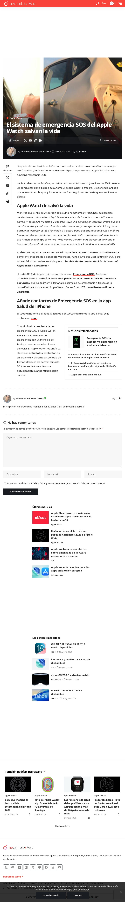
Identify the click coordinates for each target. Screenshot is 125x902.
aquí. (34, 318)
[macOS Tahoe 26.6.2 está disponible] (40, 695)
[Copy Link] (35, 140)
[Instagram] (53, 867)
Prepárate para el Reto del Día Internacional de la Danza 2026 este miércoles (107, 805)
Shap (39, 239)
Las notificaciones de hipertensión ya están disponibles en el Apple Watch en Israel (92, 356)
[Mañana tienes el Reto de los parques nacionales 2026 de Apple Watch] (40, 535)
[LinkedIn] (120, 398)
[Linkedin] (26, 867)
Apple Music (56, 524)
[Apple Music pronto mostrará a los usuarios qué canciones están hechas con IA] (40, 517)
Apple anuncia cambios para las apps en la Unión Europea (70, 568)
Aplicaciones (57, 575)
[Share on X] (25, 140)
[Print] (40, 140)
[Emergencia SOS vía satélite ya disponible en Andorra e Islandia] (76, 342)
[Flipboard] (19, 867)
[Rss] (6, 867)
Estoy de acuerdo (50, 895)
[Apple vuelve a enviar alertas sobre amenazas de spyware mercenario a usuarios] (40, 553)
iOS (52, 560)
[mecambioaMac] (19, 3)
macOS (54, 698)
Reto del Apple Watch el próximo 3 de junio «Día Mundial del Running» (47, 805)
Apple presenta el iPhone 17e (86, 374)
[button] (97, 3)
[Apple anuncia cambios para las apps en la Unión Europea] (40, 571)
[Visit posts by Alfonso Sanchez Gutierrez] (7, 399)
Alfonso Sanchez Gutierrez (35, 151)
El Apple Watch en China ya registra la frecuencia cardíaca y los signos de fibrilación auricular (92, 366)
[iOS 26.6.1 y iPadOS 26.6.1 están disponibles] (40, 664)
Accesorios (56, 679)
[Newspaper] (13, 867)
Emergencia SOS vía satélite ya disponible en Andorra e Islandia (102, 341)
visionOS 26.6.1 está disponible (70, 675)
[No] (121, 892)
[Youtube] (59, 867)
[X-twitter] (33, 867)
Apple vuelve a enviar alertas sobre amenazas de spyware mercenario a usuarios (69, 552)
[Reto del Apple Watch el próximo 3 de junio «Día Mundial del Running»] (48, 784)
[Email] (30, 140)
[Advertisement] (62, 31)
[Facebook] (46, 867)
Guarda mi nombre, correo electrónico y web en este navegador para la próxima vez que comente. (56, 483)
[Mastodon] (39, 867)
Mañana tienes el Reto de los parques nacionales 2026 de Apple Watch (72, 534)
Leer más (78, 895)
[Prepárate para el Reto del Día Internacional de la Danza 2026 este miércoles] (107, 784)
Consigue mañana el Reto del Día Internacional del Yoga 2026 (18, 805)
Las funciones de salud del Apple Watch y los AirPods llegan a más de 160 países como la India (77, 806)
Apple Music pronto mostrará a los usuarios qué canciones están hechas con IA (71, 516)
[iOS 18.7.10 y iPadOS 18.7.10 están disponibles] (40, 648)
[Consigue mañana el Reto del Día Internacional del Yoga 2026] (18, 784)
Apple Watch (16, 118)
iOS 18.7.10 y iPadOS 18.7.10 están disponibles (68, 645)
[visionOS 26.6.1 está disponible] (40, 679)
